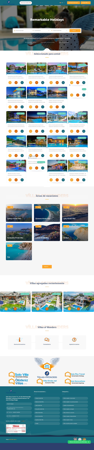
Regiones (47, 5)
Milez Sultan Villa (12, 95)
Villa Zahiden (52, 168)
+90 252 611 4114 (15, 416)
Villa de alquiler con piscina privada (70, 401)
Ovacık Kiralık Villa (39, 416)
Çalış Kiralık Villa (69, 218)
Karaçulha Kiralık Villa (15, 238)
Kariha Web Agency (12, 439)
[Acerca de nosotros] (19, 340)
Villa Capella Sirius (69, 302)
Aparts (41, 5)
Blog (52, 5)
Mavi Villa (71, 119)
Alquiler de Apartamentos (68, 405)
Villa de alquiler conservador (69, 398)
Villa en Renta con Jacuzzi (68, 412)
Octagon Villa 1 (32, 143)
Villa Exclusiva (11, 168)
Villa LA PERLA (11, 143)
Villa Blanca (72, 168)
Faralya (66, 238)
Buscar (74, 30)
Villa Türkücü (11, 70)
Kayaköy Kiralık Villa (39, 419)
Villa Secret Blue (73, 143)
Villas (37, 5)
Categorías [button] (65, 391)
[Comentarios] (47, 340)
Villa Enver (31, 119)
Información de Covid (73, 2)
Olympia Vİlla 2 (11, 119)
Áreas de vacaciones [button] (39, 391)
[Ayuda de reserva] (74, 340)
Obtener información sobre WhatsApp (78, 441)
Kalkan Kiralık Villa (42, 238)
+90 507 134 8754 (16, 412)
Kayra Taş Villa (32, 156)
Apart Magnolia (53, 95)
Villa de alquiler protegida (68, 409)
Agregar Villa (85, 2)
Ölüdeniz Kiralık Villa (42, 218)
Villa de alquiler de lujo (68, 419)
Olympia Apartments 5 (54, 119)
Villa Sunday (52, 70)
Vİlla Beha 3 (72, 70)
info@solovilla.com (11, 408)
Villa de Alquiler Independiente (69, 416)
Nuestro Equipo (10, 403)
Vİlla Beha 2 (52, 143)
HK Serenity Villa (32, 70)
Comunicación (57, 5)
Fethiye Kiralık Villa (14, 218)
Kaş (8, 257)
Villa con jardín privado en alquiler (70, 423)
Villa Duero (31, 95)
